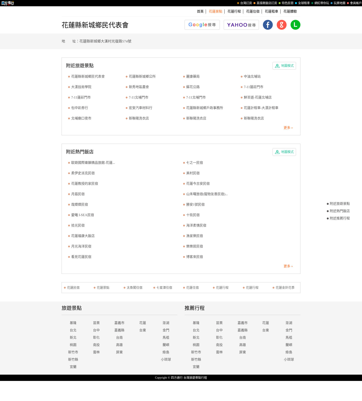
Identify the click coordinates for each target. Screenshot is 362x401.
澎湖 (166, 323)
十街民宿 (193, 215)
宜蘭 (73, 367)
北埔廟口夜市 (81, 118)
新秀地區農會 (139, 87)
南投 (96, 345)
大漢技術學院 (81, 87)
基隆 (73, 323)
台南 (119, 337)
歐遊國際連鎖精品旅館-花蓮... (93, 162)
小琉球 (166, 359)
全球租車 (304, 3)
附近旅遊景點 (340, 203)
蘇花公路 (193, 87)
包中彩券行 (79, 108)
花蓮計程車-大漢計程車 (261, 108)
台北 (73, 330)
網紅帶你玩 (321, 3)
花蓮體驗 (290, 11)
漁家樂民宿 (194, 236)
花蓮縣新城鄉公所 (142, 76)
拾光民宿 (78, 225)
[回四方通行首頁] (8, 3)
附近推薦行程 (340, 218)
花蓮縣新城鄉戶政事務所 (204, 108)
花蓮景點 (103, 287)
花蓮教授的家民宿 (84, 183)
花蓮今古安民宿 (198, 183)
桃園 (73, 345)
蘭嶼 (166, 345)
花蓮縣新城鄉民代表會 (88, 76)
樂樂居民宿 (194, 246)
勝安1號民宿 (195, 204)
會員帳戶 (356, 3)
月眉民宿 (78, 194)
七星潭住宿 (164, 287)
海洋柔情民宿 (196, 225)
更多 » (288, 127)
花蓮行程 (234, 11)
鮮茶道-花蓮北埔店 (258, 97)
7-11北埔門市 (138, 97)
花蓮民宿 (73, 287)
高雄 (119, 345)
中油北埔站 (252, 76)
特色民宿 (287, 3)
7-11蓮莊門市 (253, 87)
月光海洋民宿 (81, 246)
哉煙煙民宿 (79, 204)
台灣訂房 (246, 3)
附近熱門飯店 (340, 211)
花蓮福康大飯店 (83, 236)
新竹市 (73, 352)
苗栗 (96, 323)
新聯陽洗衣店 (139, 118)
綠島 (166, 352)
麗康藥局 (193, 76)
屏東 (119, 352)
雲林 (96, 352)
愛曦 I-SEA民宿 (82, 215)
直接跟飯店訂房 (267, 3)
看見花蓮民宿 (81, 257)
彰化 (96, 337)
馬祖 (166, 337)
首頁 (200, 11)
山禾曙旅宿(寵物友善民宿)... (207, 194)
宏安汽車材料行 (140, 108)
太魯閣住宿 (134, 287)
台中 (96, 330)
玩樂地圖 (339, 3)
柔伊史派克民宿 (83, 173)
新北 (73, 337)
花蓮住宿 (253, 11)
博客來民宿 (194, 257)
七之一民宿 (194, 162)
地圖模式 (287, 65)
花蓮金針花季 (285, 287)
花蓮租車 (271, 11)
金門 (166, 330)
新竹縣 (73, 359)
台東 (142, 330)
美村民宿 (193, 173)
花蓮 (142, 323)
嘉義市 (119, 323)
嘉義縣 (119, 330)
